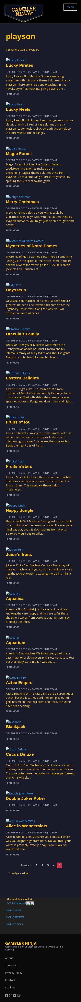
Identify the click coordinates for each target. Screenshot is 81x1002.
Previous (26, 865)
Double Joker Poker (25, 798)
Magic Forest (19, 153)
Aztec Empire (19, 682)
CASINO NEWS (13, 910)
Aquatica (15, 598)
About (9, 958)
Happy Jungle (19, 510)
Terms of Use (13, 965)
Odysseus (16, 290)
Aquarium (15, 642)
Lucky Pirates (19, 65)
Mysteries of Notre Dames (31, 246)
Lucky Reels (18, 109)
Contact (10, 980)
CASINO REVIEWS (15, 917)
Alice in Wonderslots (26, 826)
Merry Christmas (22, 201)
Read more (12, 94)
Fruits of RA (18, 422)
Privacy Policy (13, 972)
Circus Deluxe (20, 754)
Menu (70, 7)
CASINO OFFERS (14, 924)
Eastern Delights (22, 378)
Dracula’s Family (22, 334)
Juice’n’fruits (19, 554)
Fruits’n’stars (19, 466)
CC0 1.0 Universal (16, 903)
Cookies (10, 987)
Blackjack (15, 726)
